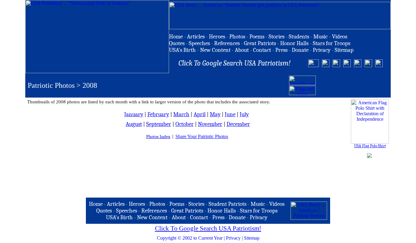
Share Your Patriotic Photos (201, 136)
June (230, 114)
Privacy (233, 238)
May (215, 114)
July (244, 114)
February (158, 114)
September (158, 124)
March (181, 114)
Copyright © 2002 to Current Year (190, 238)
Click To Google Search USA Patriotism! (208, 228)
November (210, 124)
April (200, 114)
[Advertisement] (352, 85)
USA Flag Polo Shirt (370, 146)
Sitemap (251, 238)
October (184, 124)
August (134, 124)
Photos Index (158, 136)
